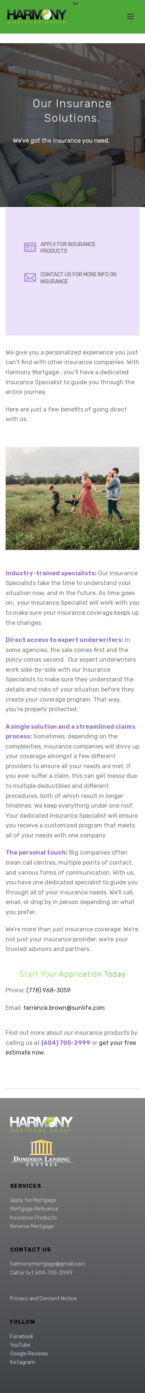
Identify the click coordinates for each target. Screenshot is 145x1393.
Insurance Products (33, 1218)
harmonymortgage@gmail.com (47, 1264)
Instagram (22, 1362)
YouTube (20, 1345)
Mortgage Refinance (34, 1209)
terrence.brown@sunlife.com (64, 1007)
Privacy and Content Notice (43, 1298)
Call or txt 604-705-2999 (41, 1273)
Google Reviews (29, 1354)
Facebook (21, 1336)
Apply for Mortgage (33, 1200)
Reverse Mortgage (32, 1226)
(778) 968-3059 (48, 990)
